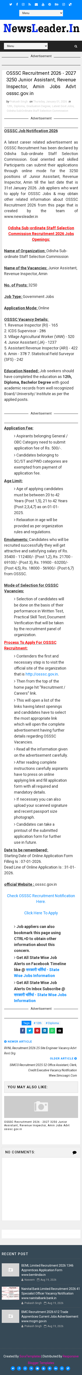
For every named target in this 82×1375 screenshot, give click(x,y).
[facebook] (17, 4)
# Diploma (52, 1023)
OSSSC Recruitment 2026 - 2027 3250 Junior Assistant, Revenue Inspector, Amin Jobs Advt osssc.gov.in (37, 1125)
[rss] (29, 4)
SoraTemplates (30, 1356)
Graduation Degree (38, 106)
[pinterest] (49, 4)
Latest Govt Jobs (63, 106)
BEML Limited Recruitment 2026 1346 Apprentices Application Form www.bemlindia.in (47, 1270)
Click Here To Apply (41, 913)
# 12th (38, 1023)
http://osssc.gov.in (42, 674)
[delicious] (70, 4)
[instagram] (23, 4)
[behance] (56, 4)
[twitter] (10, 4)
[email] (36, 4)
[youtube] (43, 4)
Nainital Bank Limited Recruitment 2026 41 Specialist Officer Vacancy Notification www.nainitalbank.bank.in (50, 1293)
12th (9, 106)
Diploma (19, 106)
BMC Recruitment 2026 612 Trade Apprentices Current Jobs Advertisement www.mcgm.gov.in (49, 1316)
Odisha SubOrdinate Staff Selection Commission (37, 110)
